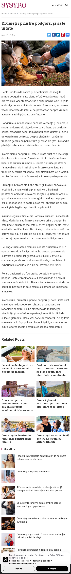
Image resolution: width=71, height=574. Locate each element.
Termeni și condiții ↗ (42, 561)
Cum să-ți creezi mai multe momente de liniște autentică (42, 520)
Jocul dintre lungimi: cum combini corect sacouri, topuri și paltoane (39, 504)
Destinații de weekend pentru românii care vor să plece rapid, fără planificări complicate (52, 369)
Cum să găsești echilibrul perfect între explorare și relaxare (51, 404)
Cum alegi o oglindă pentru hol (33, 471)
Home (4, 14)
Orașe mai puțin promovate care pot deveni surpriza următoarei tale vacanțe (17, 405)
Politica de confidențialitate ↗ (23, 563)
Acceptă (52, 568)
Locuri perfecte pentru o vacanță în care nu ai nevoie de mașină (17, 368)
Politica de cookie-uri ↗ (20, 561)
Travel (13, 14)
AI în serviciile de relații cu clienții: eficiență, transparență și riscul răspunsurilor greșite (40, 489)
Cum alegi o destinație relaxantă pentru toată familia (16, 439)
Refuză (19, 568)
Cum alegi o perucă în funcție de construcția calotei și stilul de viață (41, 536)
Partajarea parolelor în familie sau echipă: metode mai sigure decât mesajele (39, 551)
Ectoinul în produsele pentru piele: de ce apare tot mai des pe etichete (41, 457)
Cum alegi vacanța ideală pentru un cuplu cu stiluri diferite (53, 439)
